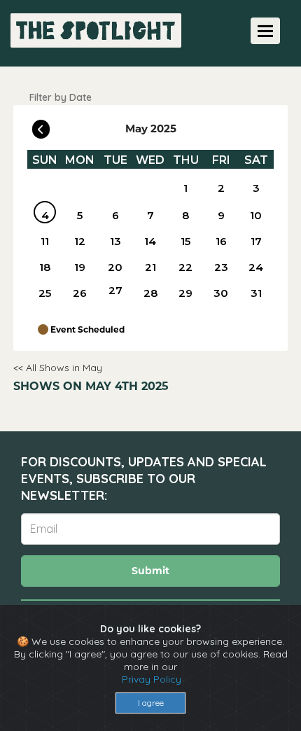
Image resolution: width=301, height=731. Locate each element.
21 (150, 267)
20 (115, 267)
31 (256, 293)
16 (221, 241)
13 (115, 241)
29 (185, 293)
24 (255, 267)
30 (221, 293)
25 (44, 293)
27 (115, 290)
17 (256, 241)
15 (185, 241)
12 (79, 241)
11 (45, 241)
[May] (150, 187)
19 (79, 267)
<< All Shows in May (57, 367)
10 (256, 215)
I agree (151, 702)
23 (221, 267)
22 (185, 267)
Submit (150, 570)
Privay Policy (151, 679)
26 (80, 293)
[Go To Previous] (41, 126)
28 (151, 293)
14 (150, 241)
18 (44, 267)
